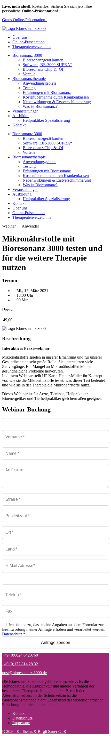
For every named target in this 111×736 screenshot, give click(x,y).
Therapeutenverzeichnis (31, 46)
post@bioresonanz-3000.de (24, 672)
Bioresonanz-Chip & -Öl (43, 69)
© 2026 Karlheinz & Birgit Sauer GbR (34, 731)
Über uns (19, 37)
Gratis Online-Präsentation (24, 20)
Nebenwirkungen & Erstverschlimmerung (57, 102)
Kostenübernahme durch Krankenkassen (56, 97)
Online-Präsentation (28, 42)
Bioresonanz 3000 (27, 55)
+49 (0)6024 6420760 (20, 655)
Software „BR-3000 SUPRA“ (47, 64)
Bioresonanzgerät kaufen (43, 60)
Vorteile (29, 74)
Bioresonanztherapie (29, 78)
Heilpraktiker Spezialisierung (46, 120)
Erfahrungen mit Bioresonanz (47, 92)
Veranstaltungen (25, 111)
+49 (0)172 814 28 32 (20, 664)
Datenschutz (12, 634)
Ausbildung (21, 116)
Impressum (21, 723)
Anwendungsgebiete (39, 83)
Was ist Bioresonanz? (40, 106)
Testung (29, 88)
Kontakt (19, 125)
